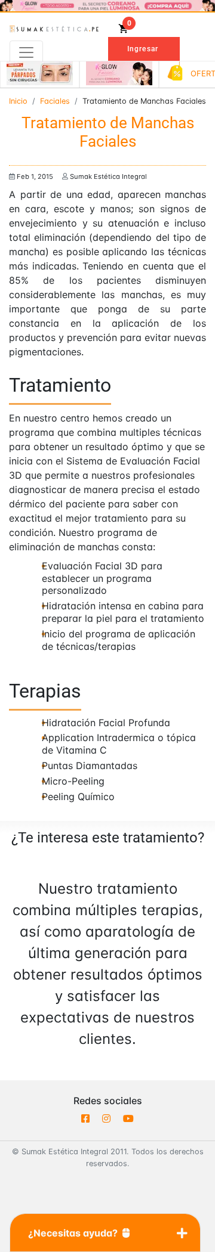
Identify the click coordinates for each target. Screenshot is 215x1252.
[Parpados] (40, 73)
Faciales (55, 101)
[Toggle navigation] (26, 52)
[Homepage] (54, 29)
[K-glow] (119, 73)
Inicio (18, 101)
